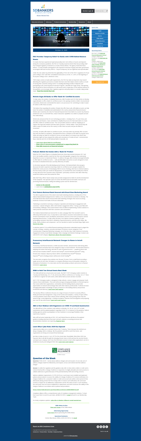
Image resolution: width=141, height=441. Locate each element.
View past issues (55, 407)
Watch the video (38, 224)
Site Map (50, 431)
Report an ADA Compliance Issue (43, 426)
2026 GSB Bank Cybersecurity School (100, 75)
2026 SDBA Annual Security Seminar (98, 70)
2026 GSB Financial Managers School (99, 54)
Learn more (43, 265)
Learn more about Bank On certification (48, 142)
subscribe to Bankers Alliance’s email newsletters (66, 400)
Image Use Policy (58, 431)
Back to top (104, 431)
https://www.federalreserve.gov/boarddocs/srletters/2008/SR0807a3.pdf (56, 389)
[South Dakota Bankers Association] (43, 16)
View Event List (100, 82)
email (68, 395)
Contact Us (36, 431)
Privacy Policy (43, 431)
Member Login (87, 11)
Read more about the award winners (60, 235)
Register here (60, 321)
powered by (66, 435)
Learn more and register (55, 289)
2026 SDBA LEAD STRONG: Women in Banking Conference (98, 64)
